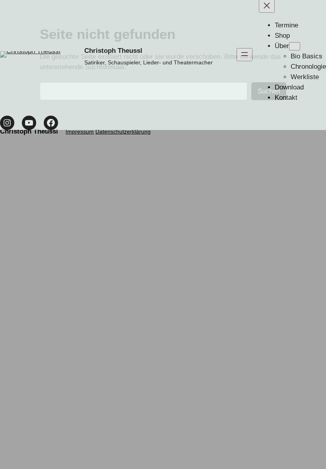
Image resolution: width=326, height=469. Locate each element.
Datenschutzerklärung (123, 131)
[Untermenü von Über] (294, 46)
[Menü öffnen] (244, 54)
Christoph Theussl (113, 50)
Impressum (80, 131)
